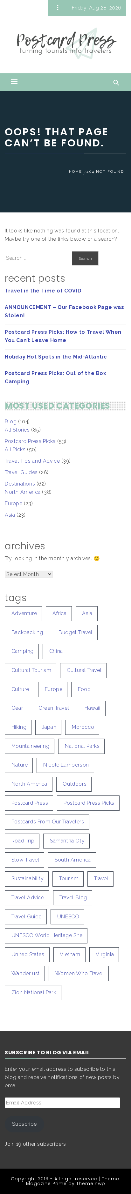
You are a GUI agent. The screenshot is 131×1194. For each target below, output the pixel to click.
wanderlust (25, 973)
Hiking (19, 727)
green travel (53, 708)
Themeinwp (90, 1183)
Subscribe (24, 1124)
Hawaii (92, 708)
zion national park (33, 992)
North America (23, 492)
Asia (10, 515)
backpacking (27, 632)
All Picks (15, 449)
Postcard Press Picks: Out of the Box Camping (56, 377)
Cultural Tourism (31, 670)
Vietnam (70, 954)
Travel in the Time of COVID (43, 291)
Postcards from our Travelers (47, 822)
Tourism (69, 878)
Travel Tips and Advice (32, 461)
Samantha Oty (67, 841)
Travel (101, 878)
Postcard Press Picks (30, 441)
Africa (59, 613)
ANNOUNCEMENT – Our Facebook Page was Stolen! (64, 311)
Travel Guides (21, 472)
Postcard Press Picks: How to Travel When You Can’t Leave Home (63, 336)
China (56, 651)
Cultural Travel (84, 670)
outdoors (74, 784)
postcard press (29, 803)
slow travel (25, 860)
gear (17, 708)
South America (73, 860)
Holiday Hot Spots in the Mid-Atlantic (56, 357)
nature (19, 765)
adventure (24, 613)
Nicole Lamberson (66, 765)
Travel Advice (27, 898)
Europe (14, 503)
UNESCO (68, 917)
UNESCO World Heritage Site (47, 935)
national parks (82, 746)
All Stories (17, 430)
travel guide (26, 917)
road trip (22, 841)
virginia (105, 954)
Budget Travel (76, 632)
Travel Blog (73, 898)
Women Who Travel (79, 973)
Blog (11, 422)
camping (22, 651)
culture (20, 689)
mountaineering (30, 746)
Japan (49, 727)
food (84, 689)
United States (28, 954)
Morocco (83, 727)
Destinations (20, 484)
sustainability (27, 878)
